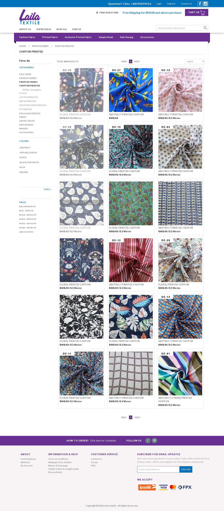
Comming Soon (28, 459)
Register (171, 3)
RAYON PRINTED (27, 101)
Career (94, 462)
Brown (24, 172)
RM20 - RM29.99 (27, 219)
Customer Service (104, 454)
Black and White (29, 162)
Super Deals (43, 29)
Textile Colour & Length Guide (63, 469)
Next (137, 61)
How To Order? (91, 440)
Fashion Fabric (27, 37)
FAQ (93, 465)
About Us (25, 29)
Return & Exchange (58, 465)
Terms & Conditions (58, 459)
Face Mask (25, 74)
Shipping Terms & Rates (60, 462)
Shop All (61, 29)
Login (159, 3)
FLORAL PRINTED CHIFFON (75, 114)
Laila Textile (110, 505)
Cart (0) (194, 12)
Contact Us (186, 3)
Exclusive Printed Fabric (78, 37)
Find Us (76, 29)
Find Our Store (108, 12)
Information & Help (63, 454)
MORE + (47, 189)
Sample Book (106, 37)
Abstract (25, 147)
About (25, 454)
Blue (22, 167)
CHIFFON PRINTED (64, 46)
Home (22, 46)
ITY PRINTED (25, 109)
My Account (27, 465)
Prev (124, 61)
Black (23, 157)
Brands (23, 128)
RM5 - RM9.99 (26, 210)
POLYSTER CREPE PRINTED (32, 105)
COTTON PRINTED (28, 97)
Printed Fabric (50, 37)
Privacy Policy (55, 472)
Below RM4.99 (27, 206)
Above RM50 (26, 232)
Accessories (147, 37)
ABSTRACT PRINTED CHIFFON (126, 114)
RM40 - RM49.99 (27, 227)
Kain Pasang (126, 37)
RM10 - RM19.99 (27, 215)
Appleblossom (28, 152)
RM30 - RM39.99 (27, 223)
